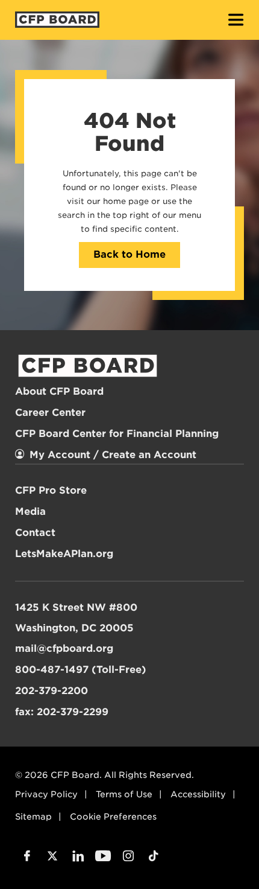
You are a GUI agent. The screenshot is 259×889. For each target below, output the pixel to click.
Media (30, 511)
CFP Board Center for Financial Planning (117, 433)
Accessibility (198, 794)
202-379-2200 (51, 690)
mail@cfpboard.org (64, 648)
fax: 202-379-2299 (61, 712)
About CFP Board (59, 391)
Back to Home (129, 254)
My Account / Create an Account (113, 454)
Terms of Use (124, 794)
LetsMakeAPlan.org (64, 553)
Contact (35, 532)
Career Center (50, 412)
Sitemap (33, 816)
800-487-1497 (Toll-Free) (80, 669)
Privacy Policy (46, 794)
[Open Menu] (236, 20)
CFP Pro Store (51, 490)
